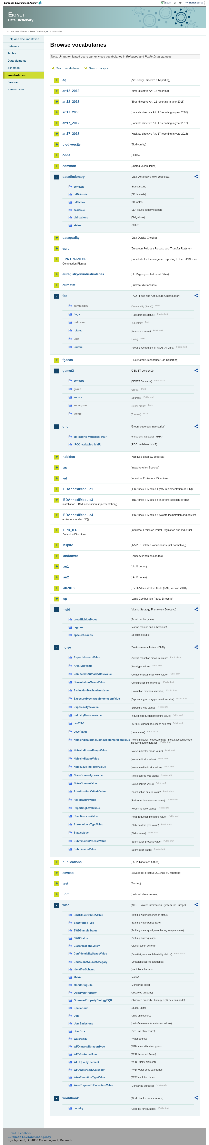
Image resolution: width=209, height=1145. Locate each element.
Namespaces (16, 89)
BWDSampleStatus (85, 930)
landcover (70, 556)
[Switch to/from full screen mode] (181, 3)
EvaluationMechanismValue (91, 690)
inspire (67, 545)
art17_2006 (70, 112)
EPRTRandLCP (74, 259)
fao (64, 296)
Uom (77, 1015)
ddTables (79, 202)
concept (79, 380)
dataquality (71, 237)
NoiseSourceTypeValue (88, 775)
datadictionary (73, 176)
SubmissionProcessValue (90, 841)
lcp (64, 598)
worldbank (70, 1098)
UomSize (79, 1031)
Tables (12, 53)
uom (65, 894)
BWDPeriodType (84, 922)
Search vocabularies (67, 68)
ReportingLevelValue (87, 807)
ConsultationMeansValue (89, 682)
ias (64, 467)
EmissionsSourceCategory (90, 961)
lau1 (65, 566)
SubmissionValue (85, 849)
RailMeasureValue (85, 799)
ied (64, 478)
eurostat (68, 285)
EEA (24, 3)
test (65, 883)
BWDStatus (81, 938)
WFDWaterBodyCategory (89, 1069)
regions (78, 627)
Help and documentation (23, 39)
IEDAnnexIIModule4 (77, 515)
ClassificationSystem (87, 945)
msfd (66, 609)
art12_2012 (70, 91)
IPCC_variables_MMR (87, 444)
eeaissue (79, 210)
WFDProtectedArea (85, 1054)
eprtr (66, 248)
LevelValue (80, 731)
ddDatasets (81, 194)
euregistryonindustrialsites (83, 274)
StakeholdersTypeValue (88, 824)
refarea (78, 330)
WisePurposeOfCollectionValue (93, 1085)
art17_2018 (70, 133)
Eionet (23, 31)
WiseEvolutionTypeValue (89, 1077)
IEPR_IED (70, 530)
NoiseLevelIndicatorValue (90, 766)
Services (13, 82)
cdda (66, 155)
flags (77, 314)
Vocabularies (17, 75)
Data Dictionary (38, 31)
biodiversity (71, 144)
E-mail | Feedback (19, 1133)
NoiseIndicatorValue (86, 758)
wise (65, 905)
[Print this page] (175, 3)
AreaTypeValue (83, 665)
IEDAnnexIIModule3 (77, 500)
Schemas (14, 67)
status (77, 225)
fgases (67, 360)
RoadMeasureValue (86, 816)
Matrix (77, 977)
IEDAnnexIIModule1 (77, 489)
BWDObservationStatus (88, 915)
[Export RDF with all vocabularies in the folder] (196, 177)
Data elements (17, 60)
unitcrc (78, 347)
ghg (65, 426)
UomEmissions (83, 1023)
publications (72, 862)
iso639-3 (79, 723)
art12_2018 (70, 101)
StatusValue (81, 832)
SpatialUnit (81, 1008)
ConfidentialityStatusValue (90, 953)
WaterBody (80, 1038)
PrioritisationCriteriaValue (90, 791)
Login (168, 2)
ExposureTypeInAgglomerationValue (97, 698)
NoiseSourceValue (85, 783)
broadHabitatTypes (85, 619)
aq (64, 80)
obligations (81, 217)
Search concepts (98, 68)
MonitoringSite (83, 985)
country (78, 1108)
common (69, 166)
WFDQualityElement (86, 1062)
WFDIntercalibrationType (89, 1046)
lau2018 (68, 588)
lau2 (65, 577)
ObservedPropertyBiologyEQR (93, 1000)
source (78, 397)
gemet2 (68, 370)
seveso (68, 873)
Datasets (13, 46)
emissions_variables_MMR (90, 436)
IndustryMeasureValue (88, 715)
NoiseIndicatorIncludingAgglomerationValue (102, 739)
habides (68, 456)
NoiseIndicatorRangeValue (90, 750)
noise (66, 647)
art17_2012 (70, 123)
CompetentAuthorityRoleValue (93, 673)
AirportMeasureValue (87, 657)
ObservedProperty (85, 992)
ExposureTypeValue (86, 707)
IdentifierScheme (84, 969)
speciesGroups (83, 635)
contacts (79, 186)
